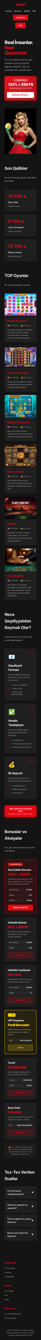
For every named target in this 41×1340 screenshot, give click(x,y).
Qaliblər (27, 11)
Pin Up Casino (10, 1268)
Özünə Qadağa (10, 1318)
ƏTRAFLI (20, 955)
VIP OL (20, 1048)
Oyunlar (8, 11)
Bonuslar (17, 11)
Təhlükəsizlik (9, 1277)
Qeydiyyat (20, 17)
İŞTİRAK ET (20, 1093)
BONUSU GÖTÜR (20, 907)
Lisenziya (8, 1272)
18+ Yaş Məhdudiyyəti (13, 1314)
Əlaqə (7, 1299)
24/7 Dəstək (9, 1291)
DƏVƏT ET (20, 1133)
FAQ (34, 11)
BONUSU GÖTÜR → (20, 95)
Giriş (20, 25)
